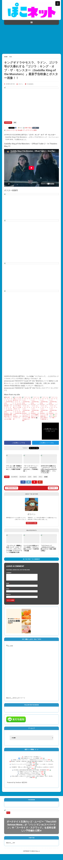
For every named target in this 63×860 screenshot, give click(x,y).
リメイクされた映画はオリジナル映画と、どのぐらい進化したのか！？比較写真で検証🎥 (31, 548)
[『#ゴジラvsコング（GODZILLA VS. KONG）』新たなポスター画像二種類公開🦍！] (49, 542)
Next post (52, 488)
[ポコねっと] (31, 10)
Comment (8, 572)
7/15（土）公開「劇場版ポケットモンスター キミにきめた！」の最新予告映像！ (14, 467)
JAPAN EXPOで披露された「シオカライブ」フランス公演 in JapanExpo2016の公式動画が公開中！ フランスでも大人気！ (49, 469)
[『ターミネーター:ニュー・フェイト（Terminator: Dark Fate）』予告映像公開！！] (31, 462)
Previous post (12, 488)
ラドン (40, 476)
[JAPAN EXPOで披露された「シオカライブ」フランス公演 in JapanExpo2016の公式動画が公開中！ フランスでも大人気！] (49, 462)
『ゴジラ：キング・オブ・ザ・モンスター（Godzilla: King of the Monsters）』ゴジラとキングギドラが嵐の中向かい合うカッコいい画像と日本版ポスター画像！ (26, 413)
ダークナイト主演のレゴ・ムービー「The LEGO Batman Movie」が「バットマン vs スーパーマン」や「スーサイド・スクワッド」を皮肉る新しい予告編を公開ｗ (31, 826)
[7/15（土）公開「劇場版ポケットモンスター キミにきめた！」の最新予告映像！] (14, 462)
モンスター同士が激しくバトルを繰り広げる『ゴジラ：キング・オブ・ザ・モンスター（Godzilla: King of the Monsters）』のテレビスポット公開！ (17, 412)
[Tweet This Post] (29, 482)
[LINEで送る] (27, 128)
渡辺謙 (45, 476)
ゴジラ (29, 476)
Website (8, 594)
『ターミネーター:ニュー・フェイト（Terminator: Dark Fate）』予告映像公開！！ (31, 468)
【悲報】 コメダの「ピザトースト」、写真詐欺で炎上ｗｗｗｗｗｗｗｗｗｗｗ (30, 759)
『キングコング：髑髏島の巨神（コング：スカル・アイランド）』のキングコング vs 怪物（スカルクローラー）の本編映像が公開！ (14, 549)
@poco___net (10, 843)
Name (7, 583)
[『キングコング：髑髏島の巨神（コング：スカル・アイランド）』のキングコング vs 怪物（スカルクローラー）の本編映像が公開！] (14, 542)
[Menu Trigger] (57, 3)
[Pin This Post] (34, 482)
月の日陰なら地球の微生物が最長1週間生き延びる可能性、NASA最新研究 (30, 770)
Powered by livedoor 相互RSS (17, 782)
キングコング (23, 476)
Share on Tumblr (35, 128)
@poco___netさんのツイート (15, 698)
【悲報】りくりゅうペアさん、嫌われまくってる (30, 771)
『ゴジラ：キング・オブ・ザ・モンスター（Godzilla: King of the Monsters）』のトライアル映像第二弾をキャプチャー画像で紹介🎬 (35, 411)
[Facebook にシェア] (15, 128)
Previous (50, 814)
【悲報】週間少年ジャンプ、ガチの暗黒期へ (30, 758)
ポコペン (20, 84)
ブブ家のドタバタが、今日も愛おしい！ (32, 756)
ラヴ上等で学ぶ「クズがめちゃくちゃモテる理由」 (30, 774)
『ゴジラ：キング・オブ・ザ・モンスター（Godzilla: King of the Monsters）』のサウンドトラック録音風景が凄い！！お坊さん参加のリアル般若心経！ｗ (44, 412)
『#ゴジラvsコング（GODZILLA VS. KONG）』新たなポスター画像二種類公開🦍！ (49, 548)
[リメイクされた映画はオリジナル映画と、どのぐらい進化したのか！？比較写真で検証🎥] (31, 542)
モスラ (35, 476)
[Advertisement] (31, 38)
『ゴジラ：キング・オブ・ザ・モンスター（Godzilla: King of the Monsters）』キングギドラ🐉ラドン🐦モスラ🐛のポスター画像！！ (53, 411)
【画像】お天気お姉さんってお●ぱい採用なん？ (30, 773)
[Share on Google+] (40, 482)
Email (8, 588)
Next (54, 814)
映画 (15, 122)
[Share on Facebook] (23, 482)
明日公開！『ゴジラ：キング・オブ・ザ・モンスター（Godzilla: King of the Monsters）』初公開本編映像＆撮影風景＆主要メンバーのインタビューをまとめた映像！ (8, 412)
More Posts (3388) (31, 523)
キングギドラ (14, 476)
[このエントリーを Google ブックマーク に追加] (20, 130)
